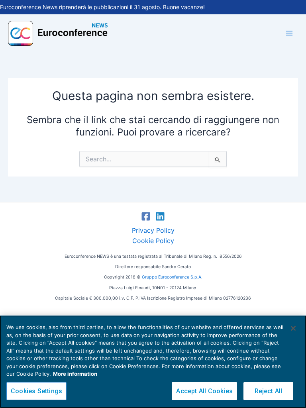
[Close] (293, 328)
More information (75, 374)
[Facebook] (146, 216)
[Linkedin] (160, 216)
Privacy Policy (153, 230)
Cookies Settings (36, 391)
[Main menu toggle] (289, 33)
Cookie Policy (153, 241)
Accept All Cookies (204, 391)
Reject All (268, 391)
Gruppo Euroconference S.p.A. (172, 277)
